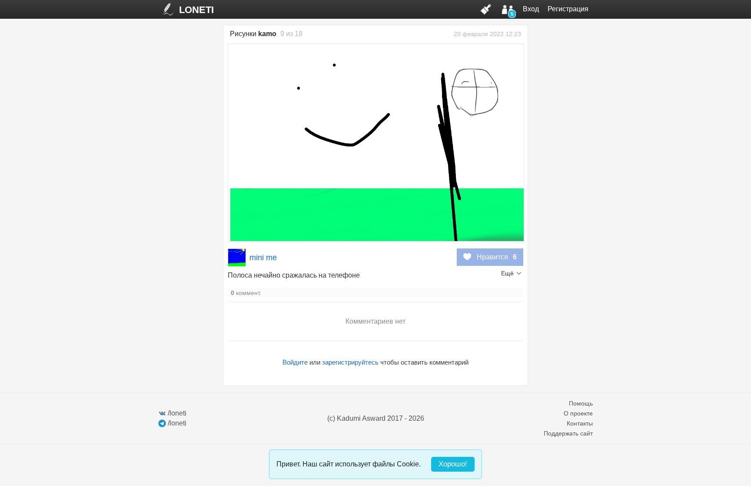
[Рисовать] (486, 9)
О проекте (578, 413)
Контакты (580, 423)
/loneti (177, 413)
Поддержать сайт (568, 433)
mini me (263, 257)
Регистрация (568, 9)
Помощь (581, 403)
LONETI (196, 9)
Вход (531, 9)
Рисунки (253, 33)
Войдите (295, 362)
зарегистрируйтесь (350, 362)
